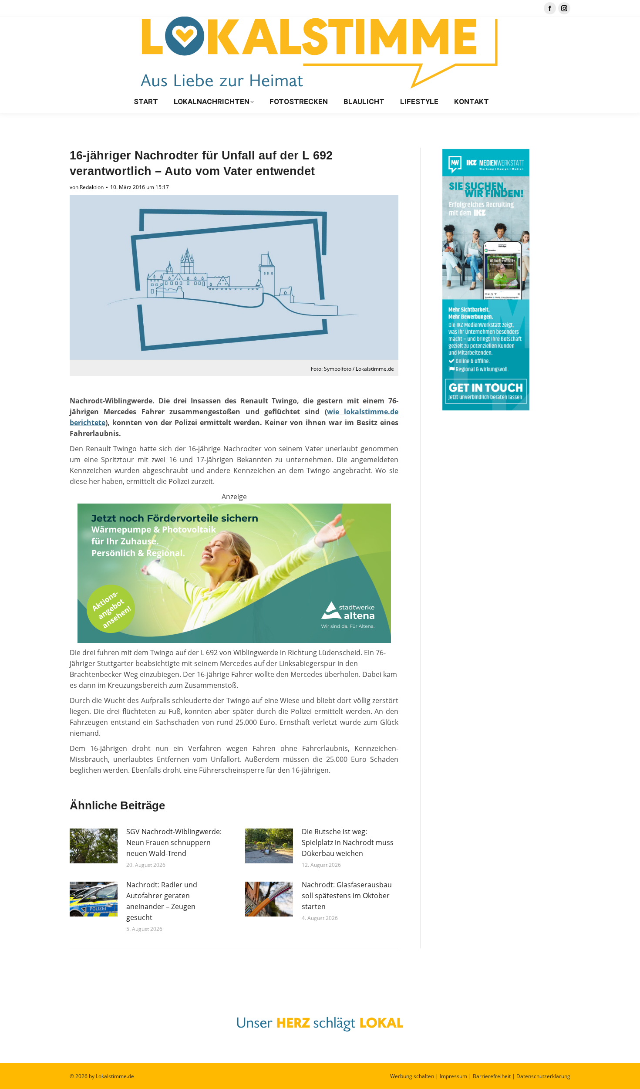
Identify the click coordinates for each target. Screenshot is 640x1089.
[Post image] (94, 846)
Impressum (453, 1076)
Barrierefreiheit (492, 1076)
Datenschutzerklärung (543, 1076)
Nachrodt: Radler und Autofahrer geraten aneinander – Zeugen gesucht (161, 901)
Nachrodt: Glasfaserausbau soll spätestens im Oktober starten (347, 895)
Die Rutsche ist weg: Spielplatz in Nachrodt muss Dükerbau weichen (348, 842)
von (87, 187)
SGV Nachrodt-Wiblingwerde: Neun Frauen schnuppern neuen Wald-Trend (174, 842)
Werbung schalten (412, 1076)
